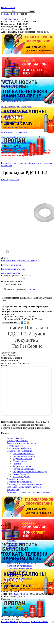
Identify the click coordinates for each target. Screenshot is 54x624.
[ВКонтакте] (22, 322)
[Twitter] (25, 322)
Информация (13, 70)
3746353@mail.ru (9, 19)
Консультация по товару (13, 269)
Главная (11, 63)
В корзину (6, 260)
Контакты (12, 73)
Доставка (11, 68)
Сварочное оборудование (29, 163)
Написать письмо (39, 621)
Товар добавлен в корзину (24, 260)
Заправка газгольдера (41, 492)
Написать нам (8, 7)
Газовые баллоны (15, 558)
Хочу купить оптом (10, 273)
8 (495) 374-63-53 (9, 14)
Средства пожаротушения (19, 578)
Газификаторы (14, 546)
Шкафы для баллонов (17, 560)
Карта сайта (24, 621)
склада (32, 289)
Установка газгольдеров (18, 492)
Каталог (11, 65)
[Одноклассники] (28, 322)
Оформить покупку (10, 530)
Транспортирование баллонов (21, 563)
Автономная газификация (19, 566)
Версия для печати (10, 179)
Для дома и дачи (15, 576)
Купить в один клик (11, 265)
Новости (14, 621)
